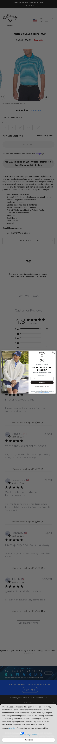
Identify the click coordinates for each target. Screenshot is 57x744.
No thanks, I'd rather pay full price (42, 386)
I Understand (28, 740)
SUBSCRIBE (42, 382)
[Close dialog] (54, 352)
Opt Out (12, 728)
